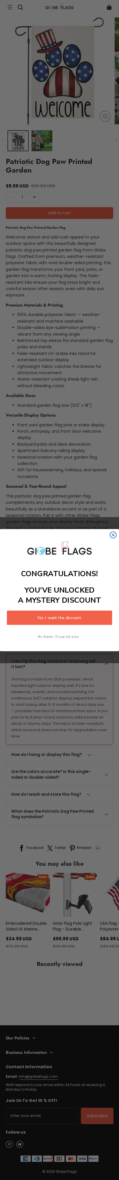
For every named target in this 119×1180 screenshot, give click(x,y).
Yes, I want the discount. (59, 618)
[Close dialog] (113, 535)
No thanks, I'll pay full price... (59, 636)
